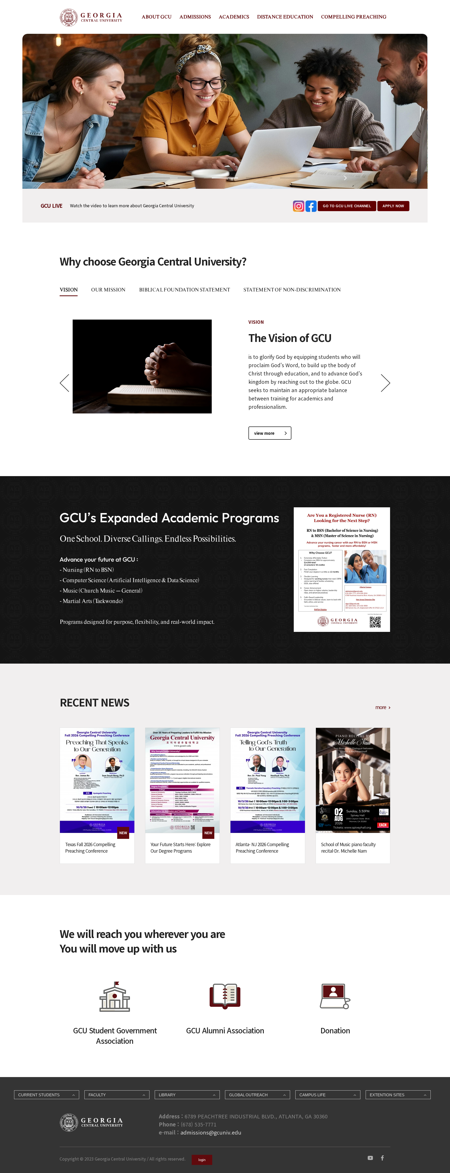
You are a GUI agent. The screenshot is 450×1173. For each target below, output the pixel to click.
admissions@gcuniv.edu (210, 1132)
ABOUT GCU (157, 17)
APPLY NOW (393, 206)
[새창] (370, 1157)
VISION (69, 290)
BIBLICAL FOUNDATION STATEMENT (184, 290)
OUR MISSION (108, 290)
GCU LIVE (51, 205)
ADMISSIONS (195, 17)
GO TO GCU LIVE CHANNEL (347, 206)
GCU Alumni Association (225, 1030)
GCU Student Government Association (115, 1035)
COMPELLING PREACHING (353, 17)
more (380, 706)
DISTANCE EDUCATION (285, 17)
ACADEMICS (234, 17)
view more (264, 433)
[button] (104, 178)
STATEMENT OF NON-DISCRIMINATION (292, 290)
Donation (335, 1030)
